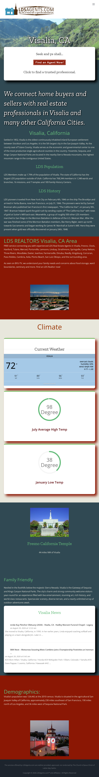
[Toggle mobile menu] (93, 4)
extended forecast (49, 383)
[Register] (49, 62)
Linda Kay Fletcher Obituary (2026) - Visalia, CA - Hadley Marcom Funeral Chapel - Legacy (51, 625)
